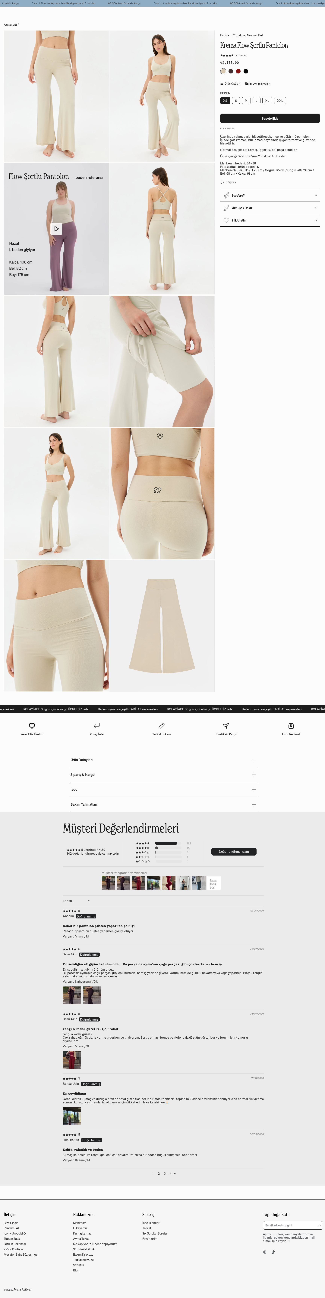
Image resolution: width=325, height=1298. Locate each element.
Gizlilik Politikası (15, 1243)
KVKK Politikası (14, 1249)
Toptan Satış (12, 1238)
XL (268, 101)
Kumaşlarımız (82, 1233)
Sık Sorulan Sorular (154, 1233)
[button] (227, 55)
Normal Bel (255, 35)
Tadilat (146, 1228)
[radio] (223, 71)
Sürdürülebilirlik (84, 1249)
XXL (281, 101)
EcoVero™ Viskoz (232, 35)
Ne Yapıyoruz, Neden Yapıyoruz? (95, 1243)
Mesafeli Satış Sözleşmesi (21, 1254)
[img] (71, 910)
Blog (76, 1270)
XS (226, 101)
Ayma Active (22, 1289)
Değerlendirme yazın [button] (234, 851)
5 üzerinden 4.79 (93, 849)
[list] (161, 731)
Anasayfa (10, 24)
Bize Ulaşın (11, 1222)
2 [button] (159, 1173)
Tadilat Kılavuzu (83, 1259)
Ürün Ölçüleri (232, 83)
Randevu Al (11, 1228)
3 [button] (165, 1173)
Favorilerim (149, 1238)
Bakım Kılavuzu (83, 1254)
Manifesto (80, 1222)
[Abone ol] (321, 1225)
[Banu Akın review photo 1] (72, 995)
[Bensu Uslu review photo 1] (72, 1116)
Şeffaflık (78, 1265)
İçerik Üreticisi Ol (15, 1233)
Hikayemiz (80, 1228)
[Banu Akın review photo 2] (92, 995)
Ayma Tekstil (81, 1238)
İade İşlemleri (151, 1222)
